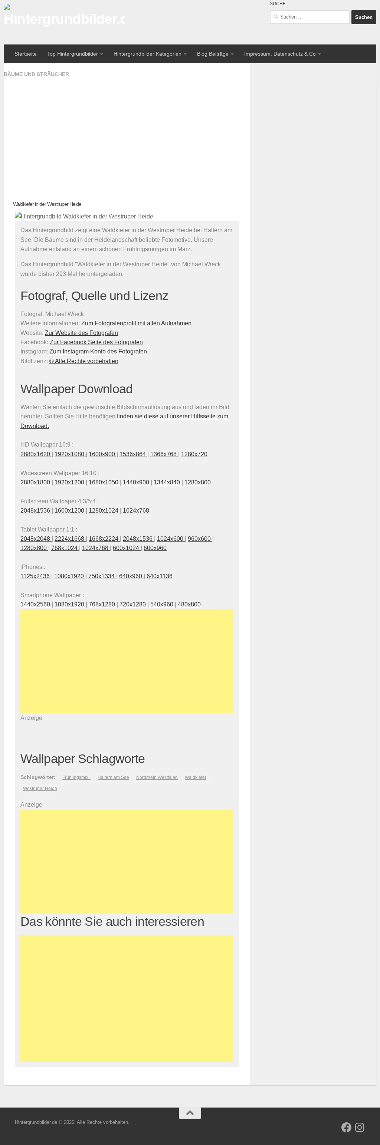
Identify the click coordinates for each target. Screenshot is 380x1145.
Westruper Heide (40, 788)
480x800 (189, 604)
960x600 (200, 539)
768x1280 (103, 604)
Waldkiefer (195, 777)
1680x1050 (104, 482)
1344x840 (167, 482)
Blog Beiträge (213, 54)
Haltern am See (113, 777)
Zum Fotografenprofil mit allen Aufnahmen (136, 323)
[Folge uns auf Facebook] (346, 1127)
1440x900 (137, 482)
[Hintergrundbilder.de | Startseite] (64, 22)
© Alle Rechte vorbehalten (83, 361)
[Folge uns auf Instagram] (360, 1127)
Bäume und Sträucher (36, 74)
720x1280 (133, 604)
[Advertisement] (127, 137)
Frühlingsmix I (76, 777)
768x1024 (65, 548)
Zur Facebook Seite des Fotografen (96, 342)
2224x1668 (70, 539)
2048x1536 (36, 510)
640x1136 (160, 576)
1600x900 (103, 454)
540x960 (162, 604)
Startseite (25, 54)
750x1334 (102, 576)
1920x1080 (70, 454)
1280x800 (197, 482)
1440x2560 (36, 604)
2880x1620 (36, 454)
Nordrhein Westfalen (157, 777)
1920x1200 (70, 482)
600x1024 (127, 548)
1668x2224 (104, 539)
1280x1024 (104, 510)
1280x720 (194, 454)
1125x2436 (35, 576)
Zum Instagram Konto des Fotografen (98, 351)
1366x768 (164, 454)
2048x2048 (36, 539)
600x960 (155, 548)
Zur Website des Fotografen (81, 333)
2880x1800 (36, 482)
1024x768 (136, 510)
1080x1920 (69, 576)
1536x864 (133, 454)
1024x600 (171, 539)
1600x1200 (70, 510)
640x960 (131, 576)
